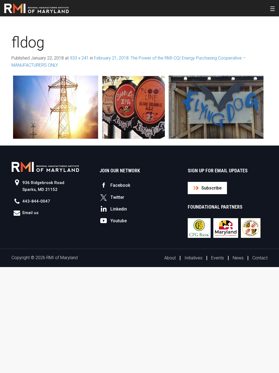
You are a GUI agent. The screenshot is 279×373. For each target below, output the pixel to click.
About (170, 257)
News (238, 257)
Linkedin (118, 209)
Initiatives (193, 257)
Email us (30, 212)
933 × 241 (79, 58)
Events (217, 257)
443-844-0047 (36, 201)
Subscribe (211, 188)
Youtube (118, 220)
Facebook (120, 185)
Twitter (117, 197)
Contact (260, 257)
